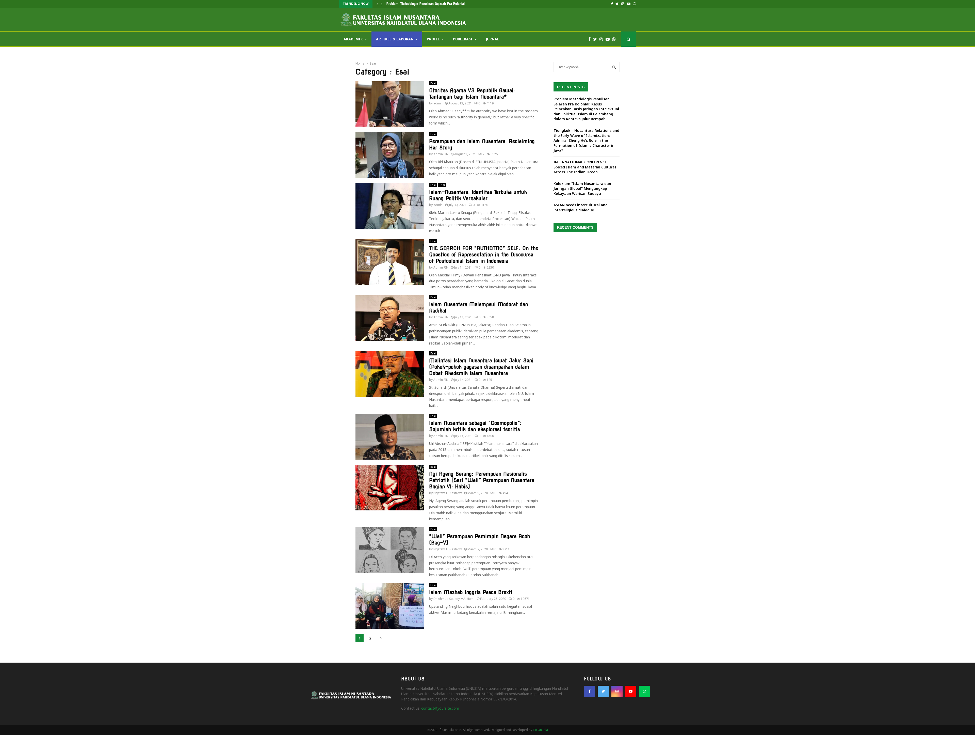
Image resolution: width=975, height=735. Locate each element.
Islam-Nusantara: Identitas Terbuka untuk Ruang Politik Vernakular (478, 195)
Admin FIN (440, 154)
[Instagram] (602, 39)
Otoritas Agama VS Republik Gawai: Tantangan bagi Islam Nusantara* (472, 93)
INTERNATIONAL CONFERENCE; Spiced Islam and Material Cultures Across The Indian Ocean (585, 167)
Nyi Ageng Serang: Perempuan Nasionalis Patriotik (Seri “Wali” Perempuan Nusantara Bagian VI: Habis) (481, 480)
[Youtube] (609, 39)
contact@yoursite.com (440, 708)
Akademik (353, 39)
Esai (433, 83)
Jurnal (492, 39)
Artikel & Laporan (395, 39)
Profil (433, 39)
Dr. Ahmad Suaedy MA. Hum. (453, 599)
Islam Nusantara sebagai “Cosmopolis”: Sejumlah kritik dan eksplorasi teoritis (475, 426)
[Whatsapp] (615, 39)
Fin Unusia (540, 730)
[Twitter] (596, 39)
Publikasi (463, 39)
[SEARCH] (614, 67)
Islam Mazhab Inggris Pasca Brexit (470, 592)
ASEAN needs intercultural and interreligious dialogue (581, 207)
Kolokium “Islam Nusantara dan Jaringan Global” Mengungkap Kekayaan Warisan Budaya (582, 188)
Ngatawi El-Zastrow (447, 493)
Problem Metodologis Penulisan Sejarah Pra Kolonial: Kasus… (432, 4)
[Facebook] (590, 39)
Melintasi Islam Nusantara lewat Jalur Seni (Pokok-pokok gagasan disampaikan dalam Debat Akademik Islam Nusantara (481, 366)
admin (438, 103)
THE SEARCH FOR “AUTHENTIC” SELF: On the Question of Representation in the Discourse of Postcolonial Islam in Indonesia (483, 254)
